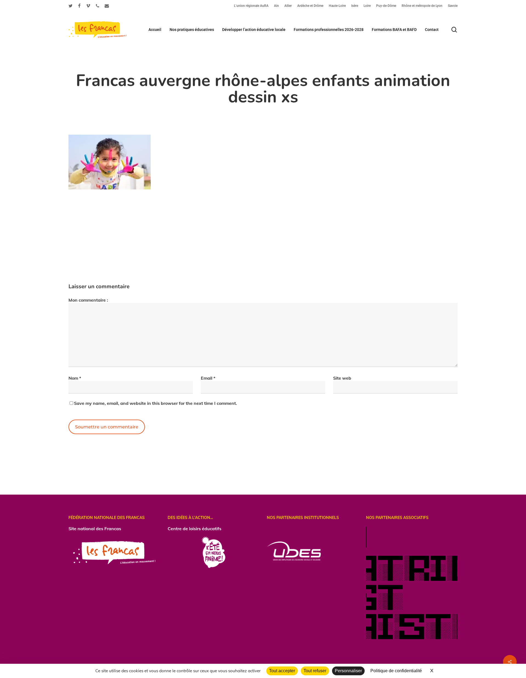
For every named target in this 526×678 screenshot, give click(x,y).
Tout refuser (315, 670)
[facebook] (79, 6)
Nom (74, 378)
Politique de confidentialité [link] (396, 670)
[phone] (97, 6)
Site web (342, 378)
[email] (107, 6)
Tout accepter (282, 670)
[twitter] (70, 6)
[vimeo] (88, 6)
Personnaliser (348, 670)
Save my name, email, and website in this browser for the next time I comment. (155, 403)
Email (208, 378)
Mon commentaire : (88, 300)
